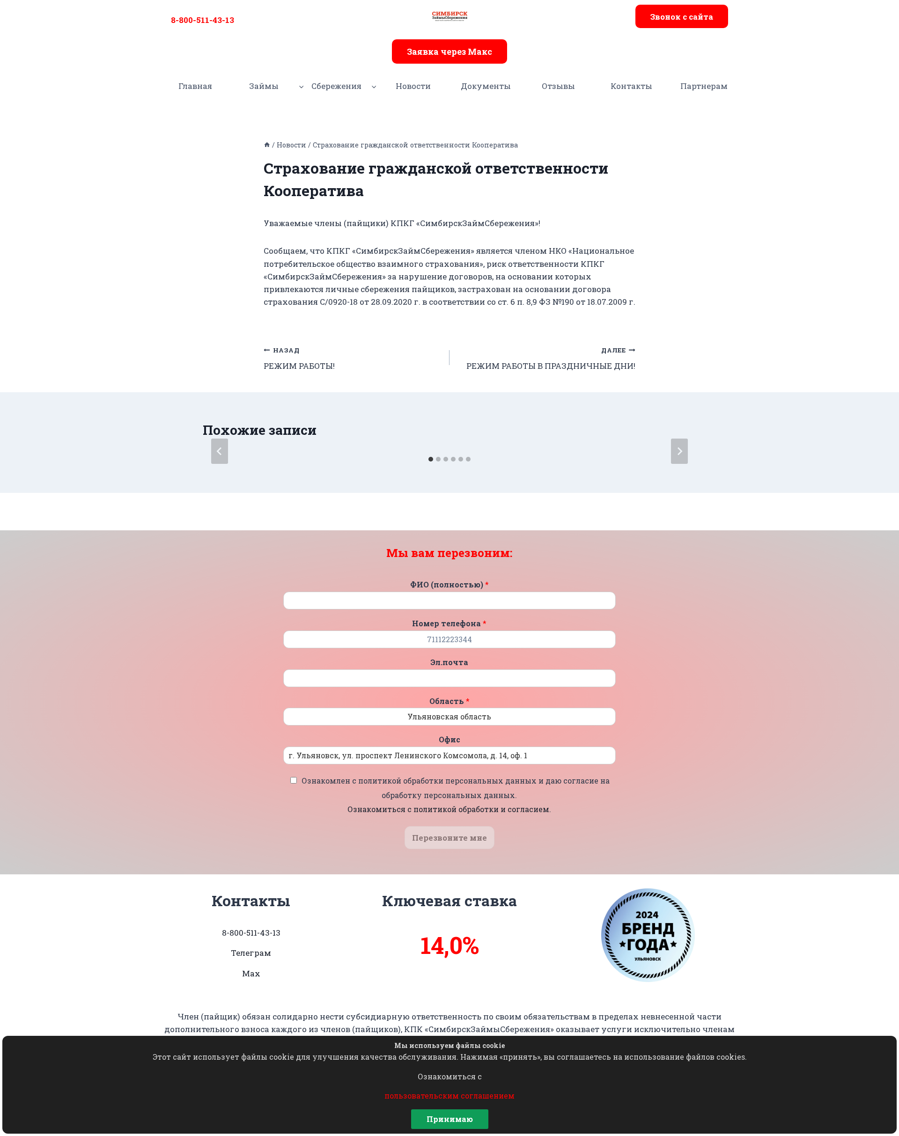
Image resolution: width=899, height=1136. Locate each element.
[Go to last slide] (219, 451)
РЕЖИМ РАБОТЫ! (299, 359)
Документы (486, 86)
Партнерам (704, 86)
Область (449, 701)
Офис (449, 739)
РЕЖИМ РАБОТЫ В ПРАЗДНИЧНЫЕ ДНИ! (550, 359)
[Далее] (679, 451)
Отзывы (558, 86)
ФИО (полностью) (449, 584)
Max (251, 973)
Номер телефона (449, 623)
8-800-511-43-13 (202, 20)
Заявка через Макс (449, 51)
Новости (413, 86)
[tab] (430, 459)
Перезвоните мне (449, 837)
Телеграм (251, 952)
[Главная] (267, 144)
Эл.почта (449, 662)
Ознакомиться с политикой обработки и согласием (448, 809)
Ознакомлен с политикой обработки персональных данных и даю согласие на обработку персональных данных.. (456, 795)
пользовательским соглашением (449, 1095)
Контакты (631, 86)
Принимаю (450, 1119)
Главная (195, 86)
